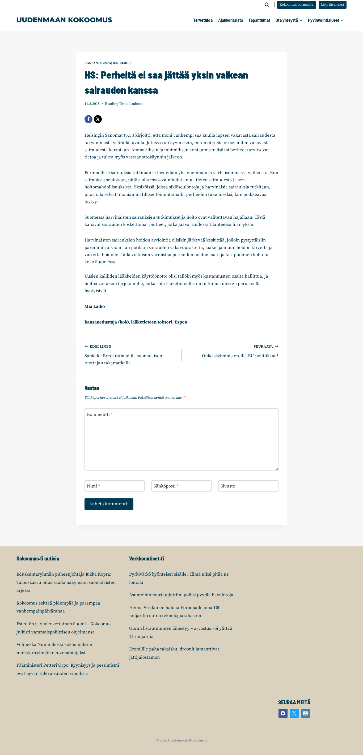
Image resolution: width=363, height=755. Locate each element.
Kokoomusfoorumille (296, 4)
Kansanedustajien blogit (108, 63)
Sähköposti (166, 486)
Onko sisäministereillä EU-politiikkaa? (240, 351)
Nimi (93, 486)
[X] (98, 119)
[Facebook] (88, 119)
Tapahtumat (259, 20)
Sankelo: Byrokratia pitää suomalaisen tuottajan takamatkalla (123, 355)
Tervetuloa (203, 20)
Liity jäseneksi (332, 4)
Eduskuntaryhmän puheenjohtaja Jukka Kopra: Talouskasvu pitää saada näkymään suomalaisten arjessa (66, 582)
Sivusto (228, 486)
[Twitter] (294, 713)
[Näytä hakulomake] (267, 5)
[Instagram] (305, 713)
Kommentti (100, 414)
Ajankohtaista (230, 20)
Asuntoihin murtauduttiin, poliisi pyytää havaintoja (181, 595)
